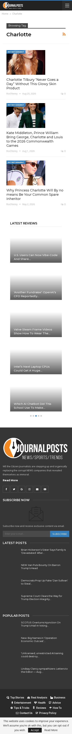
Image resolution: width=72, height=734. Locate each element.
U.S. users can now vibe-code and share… (36, 257)
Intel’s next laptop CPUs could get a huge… (32, 368)
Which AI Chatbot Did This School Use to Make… (32, 405)
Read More (10, 480)
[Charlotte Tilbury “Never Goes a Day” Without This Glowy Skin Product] (25, 62)
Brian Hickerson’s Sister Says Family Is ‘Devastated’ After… (43, 551)
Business (59, 697)
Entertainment (16, 52)
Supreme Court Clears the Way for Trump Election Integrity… (41, 597)
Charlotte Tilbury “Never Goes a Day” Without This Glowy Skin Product (32, 84)
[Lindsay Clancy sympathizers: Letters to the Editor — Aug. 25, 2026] (11, 673)
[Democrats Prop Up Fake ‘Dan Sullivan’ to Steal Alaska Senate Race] (11, 585)
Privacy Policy (47, 713)
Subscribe (59, 533)
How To (57, 707)
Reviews (41, 707)
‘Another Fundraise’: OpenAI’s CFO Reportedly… (35, 294)
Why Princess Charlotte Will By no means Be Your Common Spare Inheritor (34, 194)
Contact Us (26, 713)
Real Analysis (39, 697)
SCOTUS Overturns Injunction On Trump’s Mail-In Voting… (41, 624)
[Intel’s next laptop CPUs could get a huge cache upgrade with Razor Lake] (36, 357)
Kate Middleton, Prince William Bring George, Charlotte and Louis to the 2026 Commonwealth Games (34, 139)
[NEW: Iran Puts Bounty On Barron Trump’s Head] (11, 569)
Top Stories (17, 697)
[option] (36, 322)
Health (42, 702)
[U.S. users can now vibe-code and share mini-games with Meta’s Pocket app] (36, 246)
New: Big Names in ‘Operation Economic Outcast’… (39, 639)
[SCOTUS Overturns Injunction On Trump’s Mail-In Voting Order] (11, 627)
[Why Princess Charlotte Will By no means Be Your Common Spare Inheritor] (25, 173)
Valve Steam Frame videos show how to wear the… (33, 331)
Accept (35, 730)
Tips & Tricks (21, 707)
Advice (56, 702)
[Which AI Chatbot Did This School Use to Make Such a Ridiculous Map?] (36, 394)
